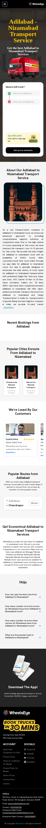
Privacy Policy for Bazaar (10, 769)
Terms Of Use (9, 775)
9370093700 (16, 807)
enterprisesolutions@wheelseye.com (18, 813)
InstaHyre (31, 762)
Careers (6, 783)
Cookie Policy (9, 779)
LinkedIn (30, 753)
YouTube (30, 758)
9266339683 (30, 816)
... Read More (8, 307)
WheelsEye (20, 823)
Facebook (31, 749)
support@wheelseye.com (18, 803)
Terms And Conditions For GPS (11, 751)
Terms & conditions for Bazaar (11, 762)
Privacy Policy (9, 757)
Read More (10, 452)
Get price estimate (23, 150)
